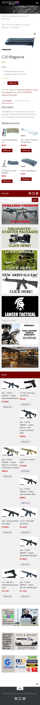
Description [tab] (8, 101)
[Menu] (37, 3)
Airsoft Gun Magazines (10, 16)
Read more (7, 181)
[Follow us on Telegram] (37, 193)
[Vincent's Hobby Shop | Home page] (13, 3)
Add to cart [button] (7, 150)
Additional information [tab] (23, 101)
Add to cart (13, 83)
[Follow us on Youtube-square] (33, 193)
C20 (18, 92)
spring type (13, 95)
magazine (5, 95)
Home (4, 25)
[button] (35, 34)
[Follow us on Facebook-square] (30, 193)
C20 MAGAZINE (26, 92)
